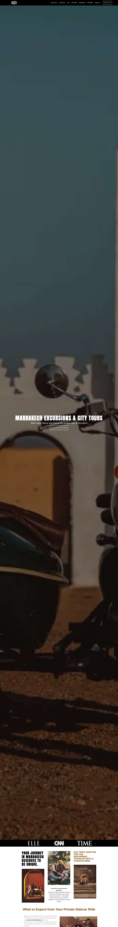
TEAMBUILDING (82, 2)
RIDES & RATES (54, 2)
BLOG (68, 2)
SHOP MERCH (90, 2)
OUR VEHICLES (62, 2)
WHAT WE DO (74, 2)
